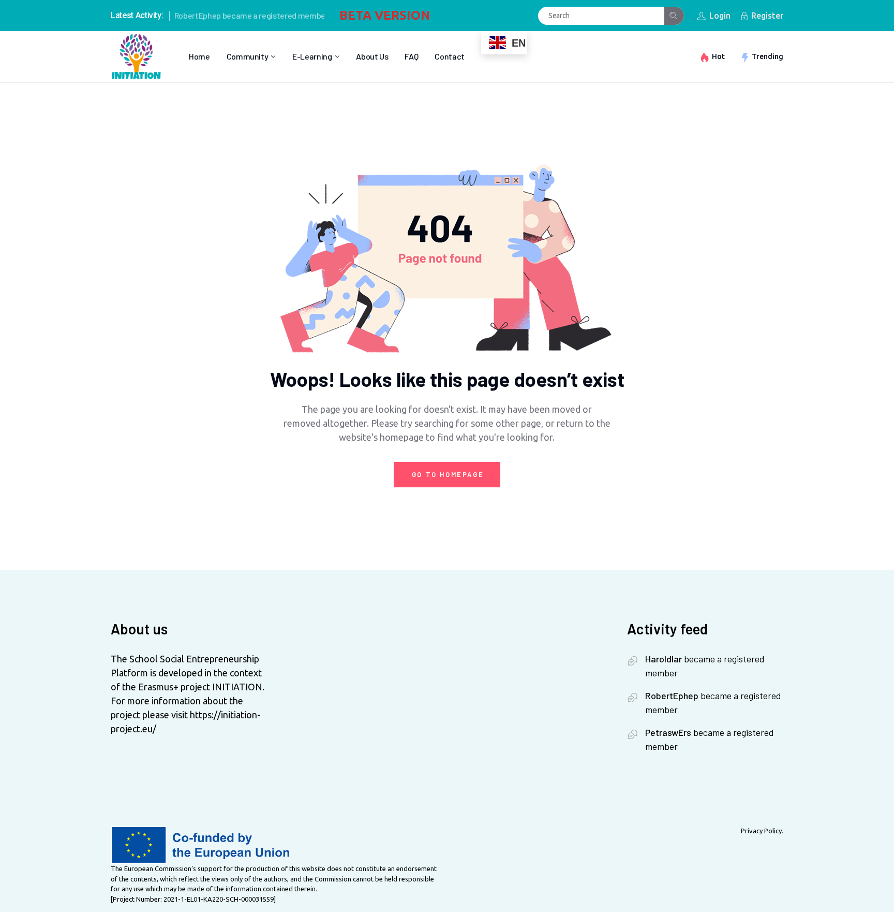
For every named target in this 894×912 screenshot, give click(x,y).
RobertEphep (185, 15)
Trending (767, 56)
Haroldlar (663, 658)
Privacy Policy (761, 830)
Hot (718, 56)
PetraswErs (668, 732)
